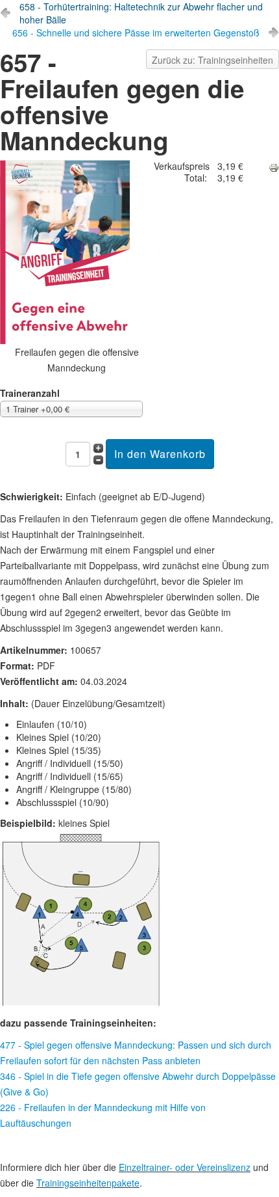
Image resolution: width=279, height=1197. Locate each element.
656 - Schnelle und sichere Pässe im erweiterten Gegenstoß (136, 32)
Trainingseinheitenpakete (88, 1182)
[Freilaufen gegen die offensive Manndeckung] (77, 252)
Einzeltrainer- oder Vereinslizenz (184, 1167)
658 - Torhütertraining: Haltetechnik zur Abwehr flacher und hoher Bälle (141, 13)
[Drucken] (274, 168)
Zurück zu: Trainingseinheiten (212, 59)
